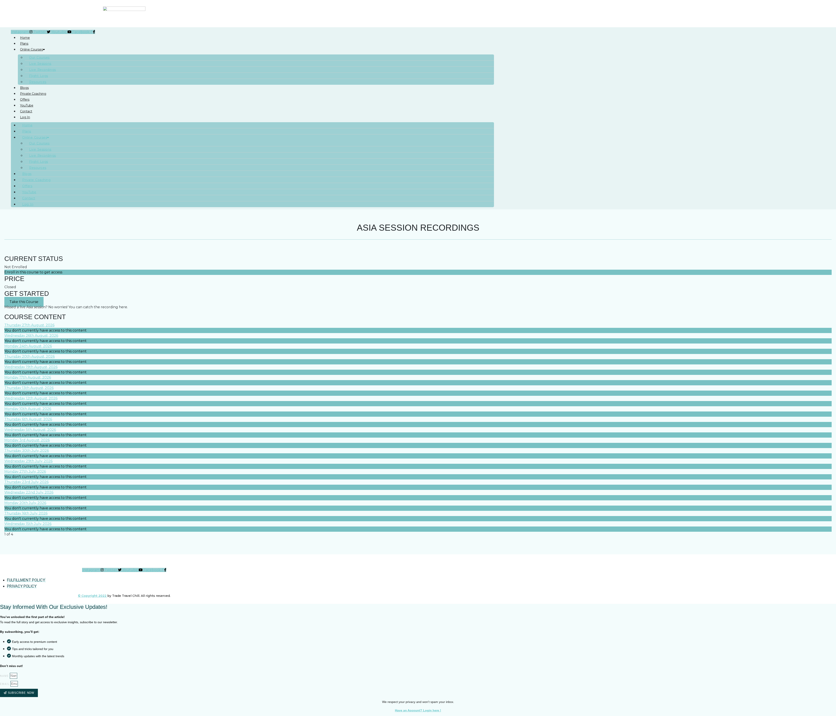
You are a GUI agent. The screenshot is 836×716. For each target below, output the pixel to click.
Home (25, 38)
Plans (24, 44)
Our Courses (39, 57)
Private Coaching (33, 94)
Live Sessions (40, 64)
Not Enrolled (15, 267)
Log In (25, 117)
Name (4, 675)
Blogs (24, 88)
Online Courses (31, 49)
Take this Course (23, 302)
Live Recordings (42, 70)
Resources (37, 82)
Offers (24, 100)
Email (5, 684)
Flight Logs (38, 76)
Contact (26, 111)
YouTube (26, 105)
